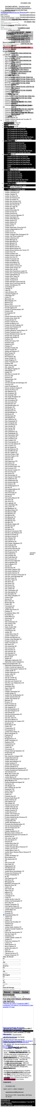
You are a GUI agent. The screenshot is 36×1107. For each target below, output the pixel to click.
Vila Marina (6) (9, 515)
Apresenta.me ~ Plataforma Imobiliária (13, 1102)
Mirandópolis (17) (10, 301)
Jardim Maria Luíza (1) (12, 850)
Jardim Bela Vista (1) (11, 634)
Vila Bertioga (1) (10, 409)
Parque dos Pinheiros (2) (13, 873)
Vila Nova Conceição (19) (13, 531)
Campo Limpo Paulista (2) (13, 908)
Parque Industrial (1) (11, 766)
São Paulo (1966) (10, 56)
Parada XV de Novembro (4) (14, 309)
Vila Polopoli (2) (10, 554)
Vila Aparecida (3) (11, 859)
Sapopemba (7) (10, 370)
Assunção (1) (9, 723)
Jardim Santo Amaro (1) (12, 267)
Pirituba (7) (8, 346)
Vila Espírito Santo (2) (12, 906)
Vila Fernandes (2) (11, 465)
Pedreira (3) (9, 339)
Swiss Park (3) (9, 836)
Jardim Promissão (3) (12, 259)
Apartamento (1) (10, 49)
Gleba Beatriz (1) (10, 944)
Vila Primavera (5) (11, 559)
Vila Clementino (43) (11, 435)
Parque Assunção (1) (12, 955)
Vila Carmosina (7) (11, 424)
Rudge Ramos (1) (10, 739)
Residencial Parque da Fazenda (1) (16, 835)
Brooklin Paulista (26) (12, 84)
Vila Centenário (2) (11, 431)
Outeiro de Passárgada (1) (13, 901)
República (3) (9, 355)
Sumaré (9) (8, 841)
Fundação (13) (9, 789)
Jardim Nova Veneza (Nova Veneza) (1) (18, 852)
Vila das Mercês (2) (11, 451)
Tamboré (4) (9, 676)
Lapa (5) (7, 290)
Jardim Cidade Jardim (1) (13, 937)
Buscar (7, 992)
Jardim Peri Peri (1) (11, 257)
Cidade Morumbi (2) (11, 758)
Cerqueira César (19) (12, 98)
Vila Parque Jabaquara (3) (13, 543)
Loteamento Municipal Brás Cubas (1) (17, 779)
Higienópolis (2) (10, 866)
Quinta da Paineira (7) (12, 351)
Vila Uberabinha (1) (11, 592)
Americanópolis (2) (11, 70)
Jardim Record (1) (11, 812)
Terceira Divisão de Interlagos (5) (16, 383)
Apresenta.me (5, 1100)
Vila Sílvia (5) (9, 582)
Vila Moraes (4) (10, 526)
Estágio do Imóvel (9, 51)
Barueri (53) (9, 657)
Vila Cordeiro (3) (10, 440)
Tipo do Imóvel (8, 46)
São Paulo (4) (9, 889)
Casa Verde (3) (10, 95)
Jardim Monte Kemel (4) (13, 248)
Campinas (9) (9, 829)
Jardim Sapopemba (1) (12, 274)
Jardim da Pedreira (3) (12, 198)
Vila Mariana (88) (10, 512)
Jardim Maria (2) (10, 910)
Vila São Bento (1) (11, 840)
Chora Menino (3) (10, 116)
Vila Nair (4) (9, 527)
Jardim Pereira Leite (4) (13, 255)
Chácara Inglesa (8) (11, 103)
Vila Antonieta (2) (10, 398)
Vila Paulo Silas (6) (11, 547)
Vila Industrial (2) (10, 772)
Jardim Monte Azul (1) (12, 247)
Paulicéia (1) (9, 735)
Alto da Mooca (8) (11, 67)
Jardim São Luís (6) (11, 269)
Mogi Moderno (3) (11, 780)
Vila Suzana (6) (10, 587)
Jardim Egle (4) (10, 208)
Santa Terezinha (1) (11, 643)
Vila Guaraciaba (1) (11, 475)
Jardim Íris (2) (9, 231)
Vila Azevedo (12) (11, 402)
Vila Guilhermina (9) (11, 480)
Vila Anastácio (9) (11, 393)
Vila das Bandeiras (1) (12, 709)
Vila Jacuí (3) (9, 501)
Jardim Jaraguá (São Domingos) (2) (16, 234)
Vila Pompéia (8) (10, 555)
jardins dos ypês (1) (11, 948)
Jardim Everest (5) (11, 213)
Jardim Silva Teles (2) (12, 276)
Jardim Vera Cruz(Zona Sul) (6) (15, 283)
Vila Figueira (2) (10, 801)
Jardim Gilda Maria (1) (12, 219)
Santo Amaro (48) (11, 365)
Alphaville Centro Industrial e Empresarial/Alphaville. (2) (13, 663)
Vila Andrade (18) (10, 395)
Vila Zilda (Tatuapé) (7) (12, 595)
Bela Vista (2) (9, 601)
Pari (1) (7, 315)
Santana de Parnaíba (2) (13, 922)
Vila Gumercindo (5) (11, 482)
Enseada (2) (9, 913)
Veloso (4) (8, 620)
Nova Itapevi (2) (10, 857)
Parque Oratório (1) (11, 641)
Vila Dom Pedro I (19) (12, 454)
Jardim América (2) (11, 759)
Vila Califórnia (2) (10, 419)
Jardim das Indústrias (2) (13, 761)
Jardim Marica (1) (10, 777)
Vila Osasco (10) (10, 623)
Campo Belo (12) (10, 89)
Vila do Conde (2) (11, 677)
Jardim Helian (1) (10, 224)
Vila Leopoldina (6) (11, 505)
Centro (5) (8, 726)
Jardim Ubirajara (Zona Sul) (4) (15, 281)
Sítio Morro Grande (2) (12, 374)
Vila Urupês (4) (10, 803)
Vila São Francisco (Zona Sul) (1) (15, 575)
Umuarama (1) (9, 618)
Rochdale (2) (9, 615)
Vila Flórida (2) (10, 712)
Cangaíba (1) (9, 93)
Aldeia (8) (8, 658)
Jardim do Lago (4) (11, 206)
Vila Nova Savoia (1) (11, 536)
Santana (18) (9, 363)
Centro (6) (8, 747)
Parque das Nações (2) (12, 637)
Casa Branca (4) (10, 630)
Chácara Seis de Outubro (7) (14, 114)
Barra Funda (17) (10, 72)
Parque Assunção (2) (12, 815)
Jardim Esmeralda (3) (12, 210)
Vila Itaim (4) (9, 500)
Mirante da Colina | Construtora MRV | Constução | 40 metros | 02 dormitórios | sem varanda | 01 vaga (18, 1030)
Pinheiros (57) (9, 344)
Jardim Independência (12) (14, 229)
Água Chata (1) (10, 688)
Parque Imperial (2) (11, 329)
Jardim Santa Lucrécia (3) (13, 266)
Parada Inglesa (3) (11, 308)
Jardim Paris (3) (10, 252)
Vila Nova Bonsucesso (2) (13, 714)
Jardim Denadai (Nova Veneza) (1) (16, 847)
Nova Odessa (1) (10, 946)
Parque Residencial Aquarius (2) (15, 768)
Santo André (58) (10, 627)
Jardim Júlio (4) (10, 674)
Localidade (6, 55)
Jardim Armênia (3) (11, 775)
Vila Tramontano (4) (11, 590)
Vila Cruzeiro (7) (10, 445)
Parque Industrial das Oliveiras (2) (16, 817)
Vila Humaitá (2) (10, 653)
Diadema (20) (9, 742)
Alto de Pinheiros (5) (11, 69)
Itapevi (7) (8, 854)
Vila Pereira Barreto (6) (12, 548)
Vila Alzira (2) (9, 644)
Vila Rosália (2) (10, 716)
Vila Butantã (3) (10, 417)
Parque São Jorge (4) (12, 335)
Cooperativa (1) (10, 728)
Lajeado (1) (8, 288)
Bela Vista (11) (9, 76)
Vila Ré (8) (8, 566)
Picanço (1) (8, 702)
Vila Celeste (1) (10, 430)
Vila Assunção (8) (11, 646)
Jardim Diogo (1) (10, 693)
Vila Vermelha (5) (10, 594)
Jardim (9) (8, 632)
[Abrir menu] (1, 120)
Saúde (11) (8, 372)
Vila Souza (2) (9, 585)
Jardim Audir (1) (10, 670)
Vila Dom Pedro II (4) (11, 456)
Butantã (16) (9, 86)
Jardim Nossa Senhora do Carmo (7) (17, 250)
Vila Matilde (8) (10, 519)
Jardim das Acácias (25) (13, 201)
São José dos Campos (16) (14, 756)
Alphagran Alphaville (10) (13, 660)
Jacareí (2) (8, 918)
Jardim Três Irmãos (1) (12, 814)
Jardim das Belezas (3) (12, 822)
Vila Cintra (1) (9, 784)
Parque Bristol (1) (10, 320)
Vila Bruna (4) (9, 414)
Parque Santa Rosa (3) (12, 798)
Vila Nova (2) (9, 880)
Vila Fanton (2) (9, 463)
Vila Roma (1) (9, 951)
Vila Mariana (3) (10, 868)
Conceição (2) (9, 606)
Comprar (7, 1078)
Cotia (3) (8, 897)
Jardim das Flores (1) (12, 609)
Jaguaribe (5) (9, 608)
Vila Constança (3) (11, 438)
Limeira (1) (8, 943)
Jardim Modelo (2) (11, 245)
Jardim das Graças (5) (12, 205)
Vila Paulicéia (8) (10, 545)
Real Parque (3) (10, 353)
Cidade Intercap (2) (11, 807)
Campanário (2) (10, 744)
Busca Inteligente (9, 42)
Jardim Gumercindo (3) (12, 697)
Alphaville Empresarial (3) (13, 665)
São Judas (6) (9, 367)
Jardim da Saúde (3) (11, 199)
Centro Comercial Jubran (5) (14, 667)
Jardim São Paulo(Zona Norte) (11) (16, 273)
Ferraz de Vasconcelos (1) (13, 932)
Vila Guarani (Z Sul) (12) (12, 477)
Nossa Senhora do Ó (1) (12, 306)
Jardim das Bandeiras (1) (13, 203)
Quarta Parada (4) (11, 349)
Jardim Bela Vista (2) (12, 843)
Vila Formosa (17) (10, 468)
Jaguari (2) (8, 917)
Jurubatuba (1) (9, 287)
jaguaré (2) (8, 892)
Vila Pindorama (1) (11, 679)
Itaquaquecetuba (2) (11, 915)
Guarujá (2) (8, 911)
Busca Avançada (9, 995)
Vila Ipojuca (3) (10, 494)
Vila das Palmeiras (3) (12, 711)
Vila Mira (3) (9, 522)
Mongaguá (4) (9, 882)
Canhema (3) (9, 746)
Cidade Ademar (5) (11, 117)
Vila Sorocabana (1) (11, 719)
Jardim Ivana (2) (10, 233)
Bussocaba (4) (9, 602)
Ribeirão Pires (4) (10, 885)
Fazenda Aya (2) (10, 796)
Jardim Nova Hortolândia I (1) (14, 871)
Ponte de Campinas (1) (12, 941)
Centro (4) (8, 887)
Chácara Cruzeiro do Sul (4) (14, 102)
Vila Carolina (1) (10, 426)
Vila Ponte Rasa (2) (11, 557)
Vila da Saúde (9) (10, 447)
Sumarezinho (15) (10, 379)
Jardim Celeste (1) (11, 194)
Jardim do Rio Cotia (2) (12, 899)
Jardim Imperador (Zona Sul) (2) (15, 227)
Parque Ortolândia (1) (12, 875)
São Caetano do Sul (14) (13, 787)
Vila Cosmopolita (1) (11, 442)
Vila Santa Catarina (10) (12, 569)
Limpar (16, 992)
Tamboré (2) (9, 923)
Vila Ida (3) (8, 487)
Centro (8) (8, 604)
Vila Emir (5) (9, 459)
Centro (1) (8, 794)
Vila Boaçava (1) (10, 411)
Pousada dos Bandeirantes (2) (15, 824)
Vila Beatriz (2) (10, 407)
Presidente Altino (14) (12, 613)
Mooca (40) (9, 304)
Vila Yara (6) (9, 625)
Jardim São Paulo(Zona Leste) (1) (16, 271)
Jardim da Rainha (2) (11, 855)
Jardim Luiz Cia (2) (11, 848)
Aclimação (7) (9, 58)
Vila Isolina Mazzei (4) (12, 498)
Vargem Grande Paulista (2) (14, 929)
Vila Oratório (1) (10, 540)
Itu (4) (7, 876)
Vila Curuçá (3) (10, 648)
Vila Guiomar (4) (10, 651)
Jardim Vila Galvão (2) (12, 698)
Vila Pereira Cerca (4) (12, 550)
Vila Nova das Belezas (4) (13, 533)
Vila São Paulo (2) (11, 578)
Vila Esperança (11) (11, 461)
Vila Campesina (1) (11, 622)
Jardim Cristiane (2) (11, 636)
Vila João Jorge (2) (11, 838)
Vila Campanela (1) (11, 421)
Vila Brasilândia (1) (11, 412)
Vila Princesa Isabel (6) (12, 561)
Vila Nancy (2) (9, 529)
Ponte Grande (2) (10, 704)
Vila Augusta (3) (10, 707)
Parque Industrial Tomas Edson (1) (16, 330)
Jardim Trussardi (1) (11, 280)
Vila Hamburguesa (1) (12, 486)
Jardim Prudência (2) (12, 260)
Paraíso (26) (9, 311)
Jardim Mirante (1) (11, 243)
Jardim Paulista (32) (11, 253)
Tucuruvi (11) (9, 384)
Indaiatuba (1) (9, 936)
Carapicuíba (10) (10, 821)
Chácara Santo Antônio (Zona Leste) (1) (18, 110)
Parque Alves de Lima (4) (13, 316)
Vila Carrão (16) (10, 428)
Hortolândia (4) (10, 869)
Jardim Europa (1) (11, 212)
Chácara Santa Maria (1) (12, 109)
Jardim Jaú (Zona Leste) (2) (14, 236)
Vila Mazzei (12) (10, 520)
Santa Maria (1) (10, 616)
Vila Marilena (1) (10, 513)
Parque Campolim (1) (12, 904)
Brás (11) (7, 82)
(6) (6, 861)
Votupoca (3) (9, 684)
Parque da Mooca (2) (12, 323)
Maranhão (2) (9, 299)
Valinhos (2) (9, 925)
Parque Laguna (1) (11, 819)
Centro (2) (8, 920)
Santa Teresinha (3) (11, 362)
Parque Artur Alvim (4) (12, 318)
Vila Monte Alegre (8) (12, 524)
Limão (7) (8, 297)
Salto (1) (7, 950)
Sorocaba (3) (9, 903)
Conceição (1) (9, 749)
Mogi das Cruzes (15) (12, 773)
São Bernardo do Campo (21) (14, 721)
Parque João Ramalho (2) (13, 639)
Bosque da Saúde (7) (12, 81)
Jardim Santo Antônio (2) (13, 927)
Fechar (25, 992)
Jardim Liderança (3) (12, 238)
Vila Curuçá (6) (10, 862)
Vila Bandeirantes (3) (12, 405)
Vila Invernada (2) (11, 493)
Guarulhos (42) (10, 686)
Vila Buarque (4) (10, 416)
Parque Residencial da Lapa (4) (15, 334)
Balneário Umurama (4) (12, 883)
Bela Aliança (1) (10, 74)
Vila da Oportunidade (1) (13, 826)
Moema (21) (9, 302)
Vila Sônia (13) (9, 583)
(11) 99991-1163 (26, 3)
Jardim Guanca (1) (11, 220)
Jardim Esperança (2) (12, 672)
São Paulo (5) (9, 864)
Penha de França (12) (12, 341)
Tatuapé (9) (9, 381)
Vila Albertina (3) (10, 391)
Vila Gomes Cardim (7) (12, 470)
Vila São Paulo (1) (10, 934)
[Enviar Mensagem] (19, 29)
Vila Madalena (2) (10, 508)
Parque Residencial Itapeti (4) (14, 782)
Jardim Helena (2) (11, 222)
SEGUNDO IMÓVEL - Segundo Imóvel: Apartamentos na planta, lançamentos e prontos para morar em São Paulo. (18, 8)
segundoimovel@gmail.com (15, 1092)
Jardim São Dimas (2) (12, 765)
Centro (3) (8, 96)
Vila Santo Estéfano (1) (12, 571)
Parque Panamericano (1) (13, 332)
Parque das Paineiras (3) (13, 327)
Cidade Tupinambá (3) (12, 691)
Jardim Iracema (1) (11, 810)
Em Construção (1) (11, 53)
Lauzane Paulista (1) (11, 294)
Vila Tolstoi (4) (9, 588)
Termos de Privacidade (7, 17)
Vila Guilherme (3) (11, 479)
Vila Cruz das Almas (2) (12, 444)
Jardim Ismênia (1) (11, 763)
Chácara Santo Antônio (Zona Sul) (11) (17, 112)
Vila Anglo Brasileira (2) (12, 397)
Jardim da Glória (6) (11, 196)
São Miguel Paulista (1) (12, 369)
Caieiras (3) (9, 894)
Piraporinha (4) (10, 752)
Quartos (5, 966)
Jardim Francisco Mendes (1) (14, 215)
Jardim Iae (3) (9, 226)
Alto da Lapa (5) (10, 65)
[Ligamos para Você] (8, 11)
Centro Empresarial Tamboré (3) (15, 669)
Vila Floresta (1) (10, 650)
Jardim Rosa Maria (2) (12, 262)
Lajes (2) (8, 930)
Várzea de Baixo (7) (11, 390)
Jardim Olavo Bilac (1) (12, 732)
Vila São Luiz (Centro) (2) (13, 681)
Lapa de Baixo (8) (11, 292)
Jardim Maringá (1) (11, 240)
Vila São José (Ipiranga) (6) (14, 576)
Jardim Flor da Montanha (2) (14, 695)
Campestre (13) (10, 629)
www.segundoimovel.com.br (23, 1105)
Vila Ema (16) (9, 458)
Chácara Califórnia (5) (12, 100)
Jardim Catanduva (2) (12, 192)
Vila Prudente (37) (11, 564)
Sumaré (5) (8, 377)
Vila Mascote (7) (10, 517)
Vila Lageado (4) (10, 503)
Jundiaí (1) (8, 939)
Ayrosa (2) (8, 599)
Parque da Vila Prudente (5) (14, 325)
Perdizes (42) (9, 342)
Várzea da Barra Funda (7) (13, 388)
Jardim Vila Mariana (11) (12, 285)
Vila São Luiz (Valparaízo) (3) (14, 683)
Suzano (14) (9, 793)
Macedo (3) (9, 700)
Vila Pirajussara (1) (11, 552)
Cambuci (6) (9, 88)
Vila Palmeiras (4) (10, 541)
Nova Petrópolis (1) (11, 733)
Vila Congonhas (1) (11, 437)
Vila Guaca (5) (9, 473)
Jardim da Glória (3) (11, 808)
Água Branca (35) (11, 60)
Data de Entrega (8, 987)
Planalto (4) (8, 737)
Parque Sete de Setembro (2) (14, 751)
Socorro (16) (9, 376)
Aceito (17, 17)
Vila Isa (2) (8, 496)
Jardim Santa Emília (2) (12, 264)
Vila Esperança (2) (11, 878)
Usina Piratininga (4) (11, 386)
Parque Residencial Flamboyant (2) (16, 770)
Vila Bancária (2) (10, 404)
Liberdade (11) (9, 295)
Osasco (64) (9, 597)
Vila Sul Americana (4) (12, 828)
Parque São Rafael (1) (12, 337)
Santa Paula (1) (10, 791)
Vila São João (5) (10, 718)
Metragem (6, 975)
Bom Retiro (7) (10, 79)
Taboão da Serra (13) (12, 805)
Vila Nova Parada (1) (11, 534)
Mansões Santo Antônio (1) (13, 833)
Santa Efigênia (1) (10, 360)
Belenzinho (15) (10, 77)
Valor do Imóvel (8, 957)
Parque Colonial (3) (11, 322)
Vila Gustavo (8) (10, 484)
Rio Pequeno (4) (10, 356)
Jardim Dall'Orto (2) (11, 845)
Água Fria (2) (9, 62)
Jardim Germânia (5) (11, 217)
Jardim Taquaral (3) (11, 278)
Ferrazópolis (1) (10, 730)
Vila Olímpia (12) (10, 538)
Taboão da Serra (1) (11, 953)
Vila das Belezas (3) (11, 449)
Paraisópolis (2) (10, 313)
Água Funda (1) (10, 63)
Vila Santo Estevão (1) (12, 573)
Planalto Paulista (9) (11, 348)
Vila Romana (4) (10, 568)
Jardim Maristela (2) (11, 241)
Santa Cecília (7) (10, 358)
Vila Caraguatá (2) (11, 423)
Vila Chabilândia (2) (11, 433)
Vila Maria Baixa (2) (11, 510)
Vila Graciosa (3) (10, 472)
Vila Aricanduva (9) (11, 400)
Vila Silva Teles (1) (11, 580)
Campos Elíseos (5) (11, 91)
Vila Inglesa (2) (10, 491)
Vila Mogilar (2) (10, 786)
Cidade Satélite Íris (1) (12, 831)
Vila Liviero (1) (9, 506)
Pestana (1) (8, 611)
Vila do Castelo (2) (11, 452)
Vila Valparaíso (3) (11, 655)
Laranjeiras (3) (9, 896)
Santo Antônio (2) (10, 800)
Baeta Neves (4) (10, 725)
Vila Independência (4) (12, 489)
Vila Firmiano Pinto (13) (12, 466)
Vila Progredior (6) (11, 562)
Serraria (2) (8, 754)
